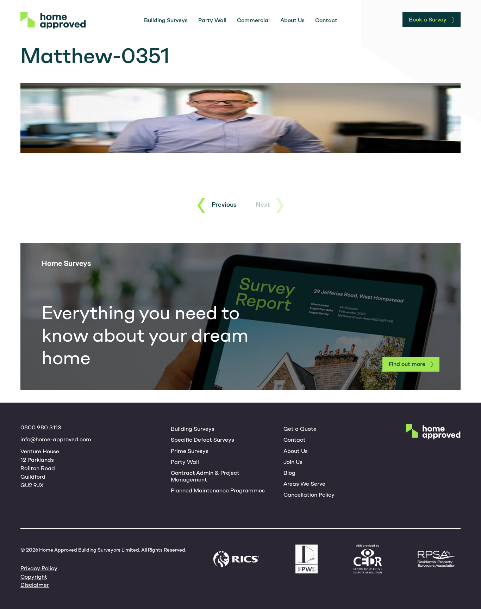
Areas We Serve (304, 483)
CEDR (368, 559)
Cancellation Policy (309, 494)
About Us (292, 20)
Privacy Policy (38, 568)
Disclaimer (34, 585)
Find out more (407, 364)
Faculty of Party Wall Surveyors (306, 559)
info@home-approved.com (55, 439)
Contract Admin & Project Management (205, 476)
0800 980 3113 (40, 427)
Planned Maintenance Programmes (218, 490)
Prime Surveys (189, 451)
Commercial (253, 20)
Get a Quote (300, 428)
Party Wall (212, 20)
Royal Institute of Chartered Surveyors (236, 559)
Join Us (292, 462)
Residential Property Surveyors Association (436, 559)
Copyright (33, 576)
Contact (326, 20)
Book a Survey (427, 19)
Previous (224, 205)
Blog (289, 473)
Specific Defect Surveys (202, 439)
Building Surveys (166, 20)
